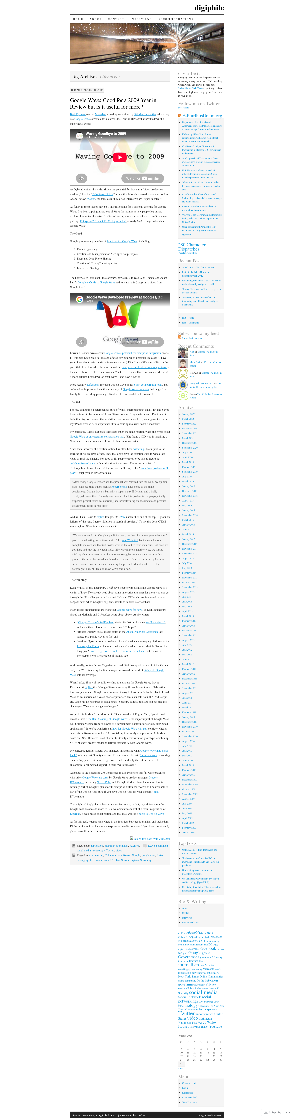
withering (138, 449)
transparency (210, 1009)
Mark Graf (195, 362)
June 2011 (187, 697)
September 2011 (190, 688)
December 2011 (189, 678)
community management (190, 944)
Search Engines (130, 860)
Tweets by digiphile (187, 252)
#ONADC (183, 936)
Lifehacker (93, 384)
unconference (204, 1014)
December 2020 (189, 442)
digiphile (209, 7)
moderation (184, 972)
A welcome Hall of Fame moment (198, 267)
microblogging (184, 969)
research (134, 845)
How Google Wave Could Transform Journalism (116, 651)
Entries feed (187, 1092)
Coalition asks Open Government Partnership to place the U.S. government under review (201, 150)
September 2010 (190, 736)
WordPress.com (189, 1102)
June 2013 (187, 601)
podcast (201, 984)
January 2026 (188, 413)
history (219, 957)
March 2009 (188, 822)
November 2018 (190, 495)
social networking (194, 999)
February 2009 (189, 827)
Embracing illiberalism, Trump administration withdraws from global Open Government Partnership (200, 137)
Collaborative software (117, 855)
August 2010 (188, 741)
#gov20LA (207, 933)
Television (203, 1005)
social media (84, 850)
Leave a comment (158, 845)
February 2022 (189, 423)
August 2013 (188, 591)
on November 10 (155, 622)
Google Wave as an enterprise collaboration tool (97, 436)
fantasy (220, 948)
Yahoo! (204, 1026)
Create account (189, 1083)
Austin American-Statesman (142, 632)
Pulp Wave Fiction (102, 194)
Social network (189, 996)
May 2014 (187, 567)
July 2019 (187, 476)
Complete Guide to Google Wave (96, 282)
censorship (196, 941)
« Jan (180, 1068)
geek (185, 953)
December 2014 (189, 543)
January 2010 (188, 774)
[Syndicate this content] (179, 115)
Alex (192, 351)
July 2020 (187, 452)
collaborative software (82, 463)
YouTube (215, 1026)
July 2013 (187, 596)
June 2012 (187, 649)
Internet (193, 961)
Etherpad (75, 814)
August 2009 (188, 798)
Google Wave (82, 119)
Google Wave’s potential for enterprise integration (132, 353)
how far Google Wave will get (129, 728)
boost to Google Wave (151, 814)
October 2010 (188, 731)
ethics (195, 949)
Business (184, 940)
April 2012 (187, 659)
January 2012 (188, 673)
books (207, 937)
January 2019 (188, 486)
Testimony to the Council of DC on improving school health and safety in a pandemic (200, 301)
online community (187, 980)
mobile (217, 968)
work (190, 1026)
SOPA (200, 1001)
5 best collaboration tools (148, 384)
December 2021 (189, 428)
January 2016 (188, 524)
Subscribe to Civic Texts (190, 88)
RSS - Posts (188, 317)
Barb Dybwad (78, 114)
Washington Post (187, 1022)
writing (196, 1026)
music (210, 972)
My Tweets (183, 107)
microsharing (196, 969)
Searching (145, 860)
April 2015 (187, 529)
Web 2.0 (201, 1022)
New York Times (188, 976)
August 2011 (188, 692)
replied (101, 517)
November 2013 (190, 577)
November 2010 (190, 726)
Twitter (110, 850)
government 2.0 (207, 957)
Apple (192, 937)
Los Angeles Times (88, 646)
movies (202, 972)
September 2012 (190, 635)
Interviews (141, 18)
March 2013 (188, 616)
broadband (216, 937)
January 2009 (188, 832)
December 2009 (189, 779)
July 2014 (187, 563)
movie (195, 972)
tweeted (91, 199)
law (202, 965)
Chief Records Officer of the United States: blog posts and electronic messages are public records (202, 198)
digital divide (184, 948)
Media (209, 964)
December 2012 (189, 630)
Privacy (211, 984)
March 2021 (188, 438)
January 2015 (188, 539)
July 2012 (187, 644)
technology (98, 850)
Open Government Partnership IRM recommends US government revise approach (199, 230)
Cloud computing (211, 940)
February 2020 (189, 466)
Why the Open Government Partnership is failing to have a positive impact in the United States (202, 218)
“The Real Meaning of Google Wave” (107, 719)
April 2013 (187, 611)
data (206, 944)
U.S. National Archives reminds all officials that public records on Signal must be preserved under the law (199, 174)
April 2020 (187, 457)
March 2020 (188, 462)
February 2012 (189, 668)
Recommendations (176, 18)
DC (210, 944)
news (216, 972)
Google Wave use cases (136, 389)
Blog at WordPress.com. (210, 1115)
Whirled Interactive (145, 114)
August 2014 (188, 558)
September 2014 (190, 553)
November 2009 (190, 784)
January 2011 (188, 717)
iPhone (201, 960)
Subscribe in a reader (192, 338)
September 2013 (190, 587)
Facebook (207, 948)
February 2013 (189, 620)
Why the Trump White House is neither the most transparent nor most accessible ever (201, 186)
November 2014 (190, 548)
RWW (122, 517)
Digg (215, 944)
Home (78, 18)
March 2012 (188, 664)
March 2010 (188, 765)
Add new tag (96, 855)
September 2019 (190, 471)
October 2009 (188, 789)
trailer (198, 1009)
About (96, 18)
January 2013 (188, 625)
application (97, 845)
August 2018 (188, 500)
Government (188, 956)
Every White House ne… (202, 383)
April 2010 (187, 760)
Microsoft (208, 969)
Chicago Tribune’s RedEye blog (96, 622)
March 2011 (188, 707)
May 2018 (187, 505)
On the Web (203, 980)
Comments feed (189, 1097)
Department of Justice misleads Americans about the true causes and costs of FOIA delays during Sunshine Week (202, 125)
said (156, 792)
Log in (185, 1087)
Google (136, 855)
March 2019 (188, 481)
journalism (122, 845)
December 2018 (189, 490)
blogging (110, 845)
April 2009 (187, 818)
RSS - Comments (190, 322)
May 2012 (187, 654)
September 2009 (190, 794)
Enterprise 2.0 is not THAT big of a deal (103, 221)
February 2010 (189, 769)
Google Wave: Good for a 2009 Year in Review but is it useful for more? (113, 103)
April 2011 (187, 702)
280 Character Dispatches (192, 246)
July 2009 (187, 803)
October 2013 (188, 582)
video (119, 850)
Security (183, 993)
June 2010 (187, 750)
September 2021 (190, 433)
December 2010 (189, 721)
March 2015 (188, 534)
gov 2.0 (207, 952)
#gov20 (194, 932)
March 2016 (188, 519)
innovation (183, 960)
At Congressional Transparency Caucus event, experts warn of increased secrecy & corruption (201, 162)
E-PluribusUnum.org (202, 115)
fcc (180, 953)
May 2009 (187, 813)
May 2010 (187, 755)
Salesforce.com (148, 755)
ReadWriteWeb (130, 540)
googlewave (148, 855)
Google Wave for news (129, 610)
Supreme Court (211, 1001)
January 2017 (188, 510)
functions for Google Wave (122, 241)
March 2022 (188, 418)
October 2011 (188, 683)
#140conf (182, 933)
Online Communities (211, 976)
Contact (116, 18)
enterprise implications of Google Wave (144, 367)
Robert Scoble (119, 486)
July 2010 (187, 745)
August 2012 (188, 640)
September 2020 (190, 447)
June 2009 (187, 808)
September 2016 (190, 515)
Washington (205, 1018)
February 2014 (189, 572)
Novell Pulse (104, 782)
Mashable (100, 114)
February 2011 (189, 712)
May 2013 (187, 606)
